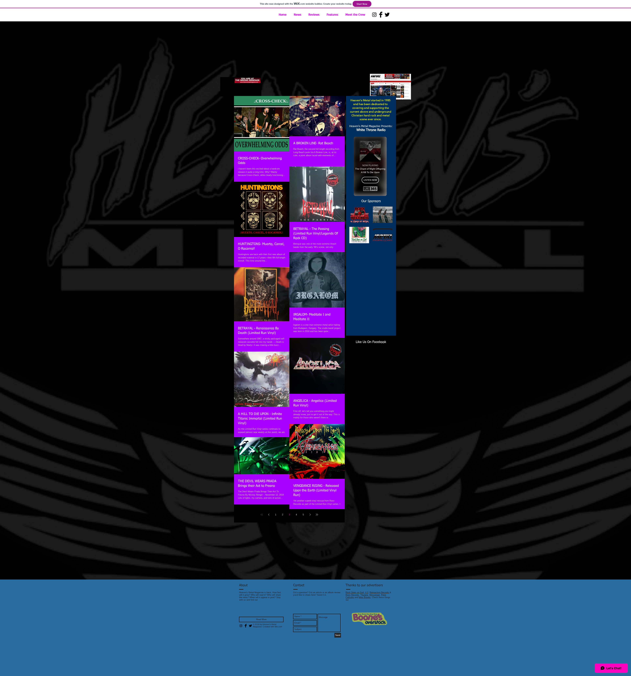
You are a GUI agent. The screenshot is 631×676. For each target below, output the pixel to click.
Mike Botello (365, 597)
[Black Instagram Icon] (374, 15)
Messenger (374, 595)
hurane (365, 595)
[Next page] (310, 515)
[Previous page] (269, 515)
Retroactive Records (380, 592)
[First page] (262, 515)
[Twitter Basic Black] (387, 15)
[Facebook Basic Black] (381, 15)
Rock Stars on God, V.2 (357, 592)
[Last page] (317, 515)
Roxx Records (352, 595)
